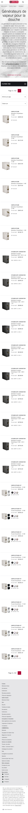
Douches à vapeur (12, 6)
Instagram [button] (6, 779)
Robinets (4, 730)
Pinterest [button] (6, 781)
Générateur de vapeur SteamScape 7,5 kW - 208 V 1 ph (17, 419)
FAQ (3, 751)
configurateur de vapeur (12, 64)
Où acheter (4, 767)
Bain (3, 702)
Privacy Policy (18, 805)
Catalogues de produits (7, 749)
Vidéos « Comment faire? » (8, 746)
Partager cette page (15, 75)
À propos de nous (6, 765)
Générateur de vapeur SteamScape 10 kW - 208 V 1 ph (17, 465)
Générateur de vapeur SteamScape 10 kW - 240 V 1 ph (17, 442)
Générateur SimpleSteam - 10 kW (17, 137)
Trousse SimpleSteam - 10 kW (18, 487)
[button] (7, 809)
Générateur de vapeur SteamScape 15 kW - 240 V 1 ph (17, 348)
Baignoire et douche (6, 735)
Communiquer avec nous (7, 758)
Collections (4, 690)
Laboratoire (4, 737)
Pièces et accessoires (6, 739)
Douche (3, 704)
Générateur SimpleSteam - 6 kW (18, 183)
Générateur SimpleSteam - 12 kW (17, 161)
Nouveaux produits (6, 693)
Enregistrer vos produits (7, 753)
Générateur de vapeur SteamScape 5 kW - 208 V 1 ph (18, 277)
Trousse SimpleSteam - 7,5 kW (18, 557)
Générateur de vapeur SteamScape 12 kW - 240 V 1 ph (17, 302)
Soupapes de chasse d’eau (8, 732)
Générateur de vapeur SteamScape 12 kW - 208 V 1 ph (17, 325)
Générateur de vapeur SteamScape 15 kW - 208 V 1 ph (17, 372)
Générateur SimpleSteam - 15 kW (17, 207)
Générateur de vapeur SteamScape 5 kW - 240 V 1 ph (18, 254)
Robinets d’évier (5, 686)
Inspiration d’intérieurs (7, 723)
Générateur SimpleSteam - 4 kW (18, 230)
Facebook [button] (6, 774)
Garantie (4, 756)
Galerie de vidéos (6, 760)
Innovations (4, 725)
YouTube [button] (6, 776)
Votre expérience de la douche (9, 721)
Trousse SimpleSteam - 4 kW (17, 627)
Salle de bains (4, 6)
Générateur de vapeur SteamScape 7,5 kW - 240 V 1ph (17, 395)
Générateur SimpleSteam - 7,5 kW (17, 114)
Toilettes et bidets (6, 707)
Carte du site (5, 770)
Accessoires (4, 688)
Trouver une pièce (6, 744)
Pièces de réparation (6, 695)
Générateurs (21, 6)
